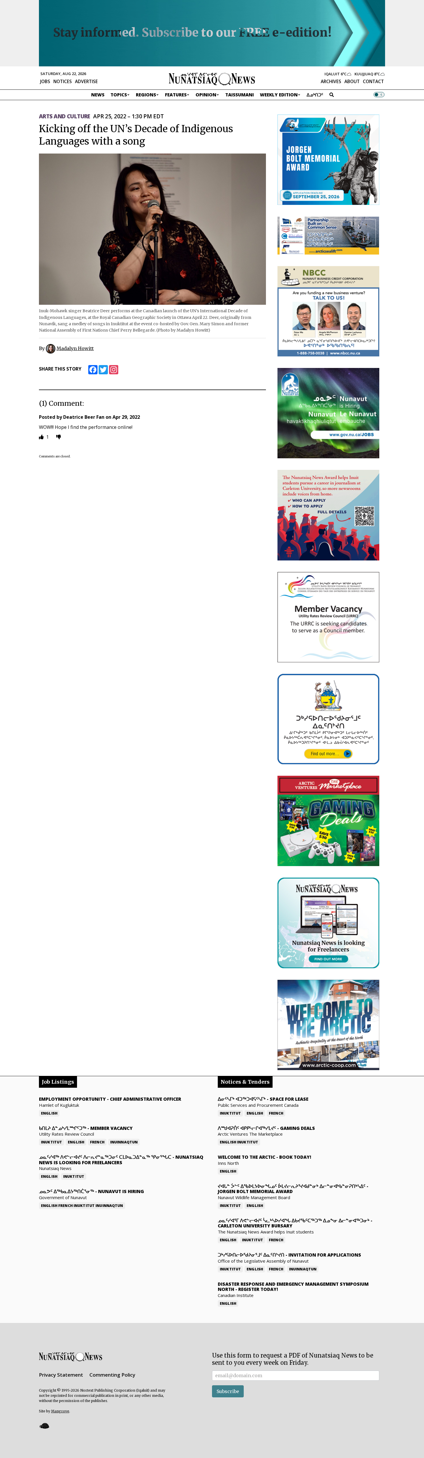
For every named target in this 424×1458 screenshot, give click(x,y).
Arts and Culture (64, 116)
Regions (146, 95)
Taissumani (239, 95)
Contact (373, 81)
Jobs (45, 81)
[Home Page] (212, 78)
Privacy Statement (61, 1375)
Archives (331, 81)
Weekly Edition (279, 95)
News (97, 95)
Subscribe (228, 1391)
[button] (44, 1426)
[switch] (379, 94)
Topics (118, 95)
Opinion (206, 95)
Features (176, 95)
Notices (62, 81)
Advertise (86, 81)
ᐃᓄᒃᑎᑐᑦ (315, 95)
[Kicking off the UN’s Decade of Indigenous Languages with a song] (152, 229)
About (352, 81)
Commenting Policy (112, 1375)
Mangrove (60, 1411)
